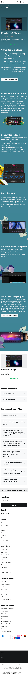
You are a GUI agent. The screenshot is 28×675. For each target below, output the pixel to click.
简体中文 (2, 657)
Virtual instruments (5, 584)
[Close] (25, 665)
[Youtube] (6, 513)
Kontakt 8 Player (7, 8)
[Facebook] (2, 513)
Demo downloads (5, 569)
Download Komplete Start (10, 79)
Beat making (4, 613)
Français (2, 659)
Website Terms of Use (6, 673)
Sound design (4, 626)
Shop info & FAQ (5, 554)
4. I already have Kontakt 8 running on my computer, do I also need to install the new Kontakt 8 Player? (12, 443)
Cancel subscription (6, 562)
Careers (3, 532)
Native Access (4, 559)
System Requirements (9, 399)
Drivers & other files (6, 572)
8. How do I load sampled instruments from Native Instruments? (10, 481)
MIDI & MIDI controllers (6, 621)
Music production (5, 616)
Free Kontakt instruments (7, 608)
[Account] (20, 2)
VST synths (3, 591)
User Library (4, 567)
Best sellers (7, 5)
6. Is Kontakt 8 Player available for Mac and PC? (12, 463)
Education (3, 537)
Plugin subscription (6, 599)
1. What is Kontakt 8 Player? (10, 415)
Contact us (4, 527)
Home (2, 5)
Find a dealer (4, 557)
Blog (2, 522)
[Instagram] (4, 513)
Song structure (4, 628)
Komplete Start (8, 68)
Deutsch (2, 655)
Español (2, 660)
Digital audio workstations (7, 623)
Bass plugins (4, 589)
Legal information (5, 540)
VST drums (3, 596)
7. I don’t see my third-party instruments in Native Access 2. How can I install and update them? (13, 471)
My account (4, 549)
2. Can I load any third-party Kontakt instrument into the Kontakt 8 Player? (13, 422)
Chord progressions (6, 631)
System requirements (9, 393)
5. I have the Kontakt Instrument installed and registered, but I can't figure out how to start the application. (12, 453)
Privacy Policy (16, 673)
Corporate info (4, 525)
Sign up (14, 505)
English (2, 652)
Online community (5, 564)
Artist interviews (5, 611)
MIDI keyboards (5, 586)
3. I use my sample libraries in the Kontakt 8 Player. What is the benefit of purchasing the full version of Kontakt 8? (13, 433)
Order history (4, 552)
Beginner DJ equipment (7, 618)
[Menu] (26, 2)
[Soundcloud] (9, 513)
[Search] (17, 2)
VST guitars (4, 594)
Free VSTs (3, 581)
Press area (3, 535)
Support (3, 530)
